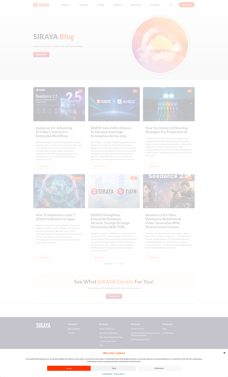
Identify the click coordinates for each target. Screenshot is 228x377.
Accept (69, 368)
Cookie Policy (107, 374)
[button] (224, 353)
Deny (114, 368)
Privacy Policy (119, 374)
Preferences (159, 368)
